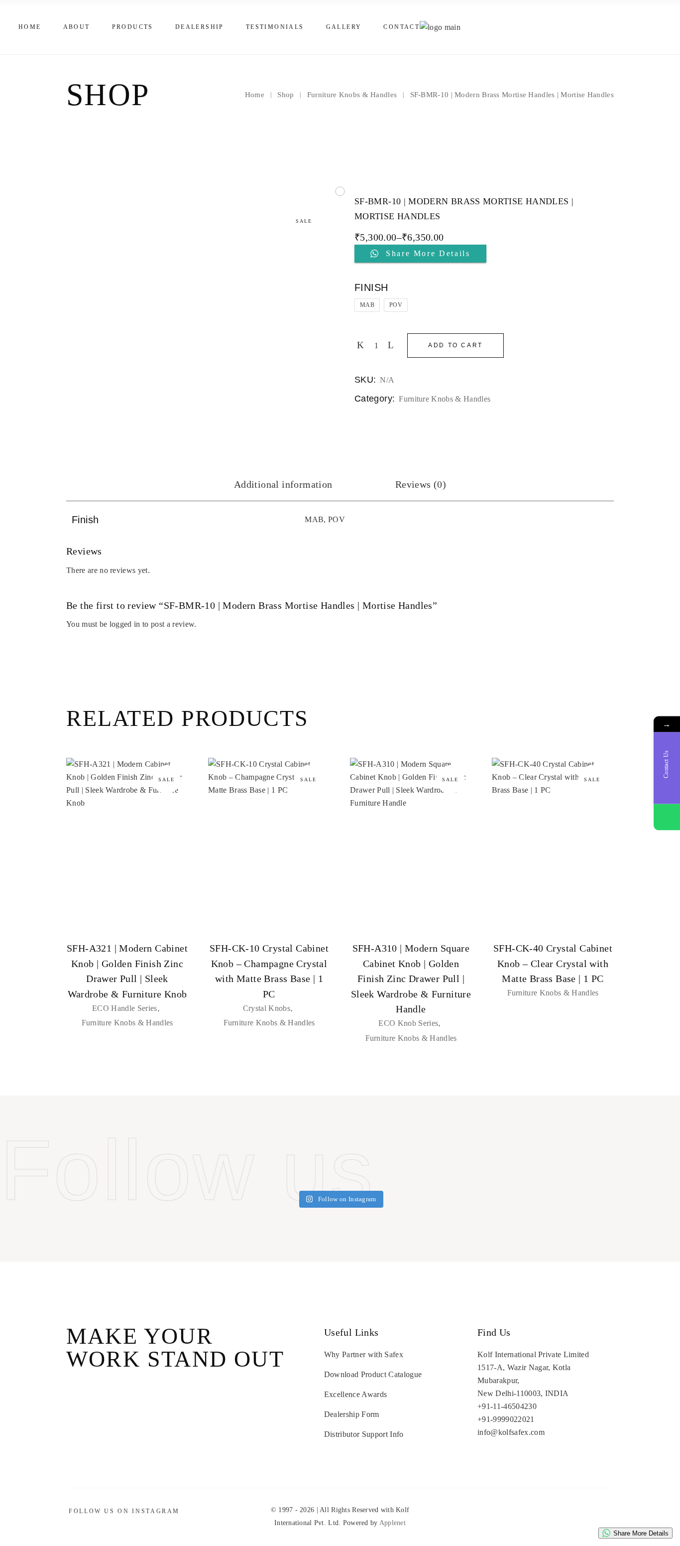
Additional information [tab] (283, 484)
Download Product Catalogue (373, 1374)
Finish (371, 287)
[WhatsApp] (667, 817)
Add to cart (455, 345)
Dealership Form (351, 1414)
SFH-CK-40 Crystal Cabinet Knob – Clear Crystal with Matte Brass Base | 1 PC (552, 963)
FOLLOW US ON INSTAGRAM (124, 1511)
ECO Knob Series (408, 1023)
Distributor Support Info (364, 1434)
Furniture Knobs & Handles (444, 399)
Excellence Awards (355, 1394)
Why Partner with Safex (363, 1354)
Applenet (392, 1523)
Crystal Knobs (266, 1008)
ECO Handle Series (124, 1008)
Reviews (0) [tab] (420, 484)
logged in (125, 624)
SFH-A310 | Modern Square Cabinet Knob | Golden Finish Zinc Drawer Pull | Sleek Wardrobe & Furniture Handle (411, 978)
